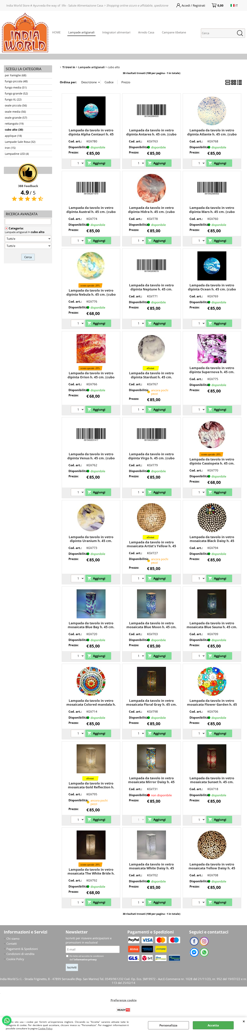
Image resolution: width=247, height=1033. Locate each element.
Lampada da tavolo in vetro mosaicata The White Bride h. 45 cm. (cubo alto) (91, 873)
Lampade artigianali (81, 32)
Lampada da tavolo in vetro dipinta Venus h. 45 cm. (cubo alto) (91, 458)
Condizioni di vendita (20, 954)
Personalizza (168, 1025)
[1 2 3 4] (138, 410)
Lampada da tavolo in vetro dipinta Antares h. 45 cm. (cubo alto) (151, 134)
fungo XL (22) (13, 99)
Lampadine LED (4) (17, 154)
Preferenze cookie (124, 1000)
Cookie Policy (45, 1028)
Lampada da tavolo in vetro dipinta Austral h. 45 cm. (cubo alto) (91, 211)
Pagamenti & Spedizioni (22, 949)
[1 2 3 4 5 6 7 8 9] (138, 656)
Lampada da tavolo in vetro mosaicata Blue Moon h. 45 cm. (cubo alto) (151, 627)
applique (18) (13, 136)
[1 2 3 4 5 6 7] (78, 656)
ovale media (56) (15, 111)
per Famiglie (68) (15, 75)
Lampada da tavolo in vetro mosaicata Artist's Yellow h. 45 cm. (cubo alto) (151, 546)
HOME (56, 32)
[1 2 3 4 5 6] (78, 410)
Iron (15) (10, 148)
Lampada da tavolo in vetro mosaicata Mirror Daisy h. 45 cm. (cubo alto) (151, 782)
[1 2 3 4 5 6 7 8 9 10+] (199, 820)
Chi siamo (12, 938)
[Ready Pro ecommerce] (123, 1009)
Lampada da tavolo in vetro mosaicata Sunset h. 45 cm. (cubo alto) (211, 782)
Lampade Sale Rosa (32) (20, 142)
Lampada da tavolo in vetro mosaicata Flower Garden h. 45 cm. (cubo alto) (212, 704)
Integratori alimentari (116, 32)
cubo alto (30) (14, 129)
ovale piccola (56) (16, 105)
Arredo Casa (146, 32)
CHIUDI (244, 1021)
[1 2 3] (78, 163)
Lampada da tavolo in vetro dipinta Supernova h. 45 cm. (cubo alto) (211, 372)
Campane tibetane (174, 32)
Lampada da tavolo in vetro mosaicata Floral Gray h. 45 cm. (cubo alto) (151, 704)
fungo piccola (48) (16, 81)
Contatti (11, 943)
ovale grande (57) (16, 117)
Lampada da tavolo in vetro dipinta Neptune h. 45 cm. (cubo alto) (151, 289)
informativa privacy (85, 959)
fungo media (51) (16, 87)
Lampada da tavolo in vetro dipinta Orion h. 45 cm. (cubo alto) (91, 377)
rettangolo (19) (14, 123)
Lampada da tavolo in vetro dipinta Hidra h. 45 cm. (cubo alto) (151, 211)
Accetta (213, 1025)
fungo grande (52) (16, 93)
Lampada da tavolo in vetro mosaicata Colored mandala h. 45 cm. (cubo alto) (91, 704)
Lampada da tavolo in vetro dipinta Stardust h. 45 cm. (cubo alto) (151, 377)
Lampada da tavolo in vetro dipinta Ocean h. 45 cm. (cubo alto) (212, 289)
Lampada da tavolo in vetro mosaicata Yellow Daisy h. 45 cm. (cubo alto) (212, 868)
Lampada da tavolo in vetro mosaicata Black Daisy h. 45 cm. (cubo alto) (211, 541)
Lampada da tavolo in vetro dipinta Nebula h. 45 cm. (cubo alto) (91, 294)
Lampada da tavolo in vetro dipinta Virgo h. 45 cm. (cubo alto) (151, 458)
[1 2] (78, 241)
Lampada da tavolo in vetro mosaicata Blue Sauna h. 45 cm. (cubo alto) (212, 627)
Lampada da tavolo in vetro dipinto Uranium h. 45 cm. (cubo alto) (91, 541)
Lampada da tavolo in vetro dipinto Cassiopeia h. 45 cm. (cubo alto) (211, 463)
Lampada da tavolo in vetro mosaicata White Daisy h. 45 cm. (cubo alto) (151, 868)
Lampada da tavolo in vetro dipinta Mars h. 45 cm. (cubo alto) (212, 211)
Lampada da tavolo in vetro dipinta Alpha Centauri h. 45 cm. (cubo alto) (91, 134)
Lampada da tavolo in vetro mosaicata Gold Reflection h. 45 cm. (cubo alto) (91, 787)
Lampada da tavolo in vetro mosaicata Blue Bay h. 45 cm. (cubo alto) (91, 627)
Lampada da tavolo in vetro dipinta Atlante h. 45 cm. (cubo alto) (212, 134)
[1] (78, 324)
